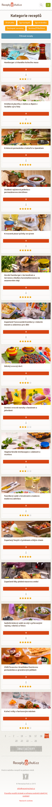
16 (30, 736)
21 (22, 741)
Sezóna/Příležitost (36, 28)
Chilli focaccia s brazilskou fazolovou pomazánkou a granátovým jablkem (21, 668)
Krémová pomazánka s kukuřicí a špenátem (24, 148)
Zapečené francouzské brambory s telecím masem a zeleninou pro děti (23, 323)
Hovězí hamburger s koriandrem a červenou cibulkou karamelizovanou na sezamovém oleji (22, 278)
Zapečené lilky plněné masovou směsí (21, 582)
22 (27, 741)
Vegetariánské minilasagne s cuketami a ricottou (22, 453)
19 (46, 736)
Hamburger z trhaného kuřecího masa (21, 62)
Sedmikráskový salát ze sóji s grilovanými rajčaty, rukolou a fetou (23, 624)
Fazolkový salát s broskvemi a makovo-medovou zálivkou (22, 497)
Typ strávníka (41, 22)
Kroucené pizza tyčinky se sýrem (19, 234)
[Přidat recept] (48, 5)
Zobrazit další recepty (26, 748)
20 (16, 741)
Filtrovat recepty (26, 36)
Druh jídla (10, 22)
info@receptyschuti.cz (26, 788)
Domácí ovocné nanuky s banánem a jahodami (20, 409)
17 (35, 736)
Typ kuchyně (24, 22)
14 (22, 736)
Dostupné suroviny (15, 28)
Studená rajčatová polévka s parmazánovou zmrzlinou (17, 191)
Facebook (26, 774)
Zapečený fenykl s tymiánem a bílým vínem (23, 540)
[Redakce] (26, 74)
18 (41, 736)
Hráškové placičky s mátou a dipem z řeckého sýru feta (20, 105)
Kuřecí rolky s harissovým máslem (19, 711)
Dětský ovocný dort (13, 366)
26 (36, 741)
